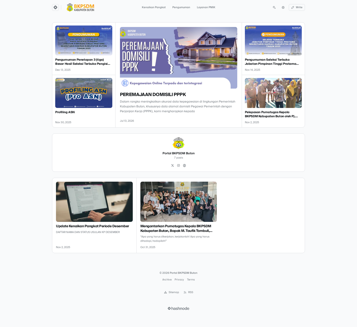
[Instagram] (178, 165)
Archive (167, 279)
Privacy (179, 279)
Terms (191, 279)
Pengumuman (181, 7)
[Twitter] (172, 165)
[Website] (184, 165)
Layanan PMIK (206, 7)
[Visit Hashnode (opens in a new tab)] (178, 308)
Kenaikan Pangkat (154, 7)
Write (299, 7)
